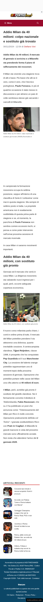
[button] (38, 23)
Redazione (19, 595)
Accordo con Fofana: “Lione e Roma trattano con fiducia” (22, 502)
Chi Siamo (10, 595)
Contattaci (35, 578)
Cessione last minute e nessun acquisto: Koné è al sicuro (23, 491)
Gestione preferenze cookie (34, 600)
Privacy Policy (30, 595)
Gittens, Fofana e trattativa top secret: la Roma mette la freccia (22, 548)
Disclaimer (21, 598)
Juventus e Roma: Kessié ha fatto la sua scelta (22, 526)
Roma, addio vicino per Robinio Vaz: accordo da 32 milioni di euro (23, 537)
